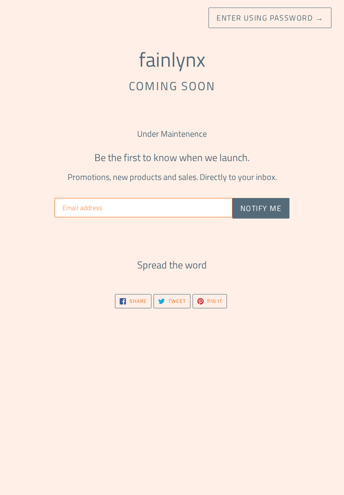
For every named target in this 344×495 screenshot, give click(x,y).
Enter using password (269, 17)
